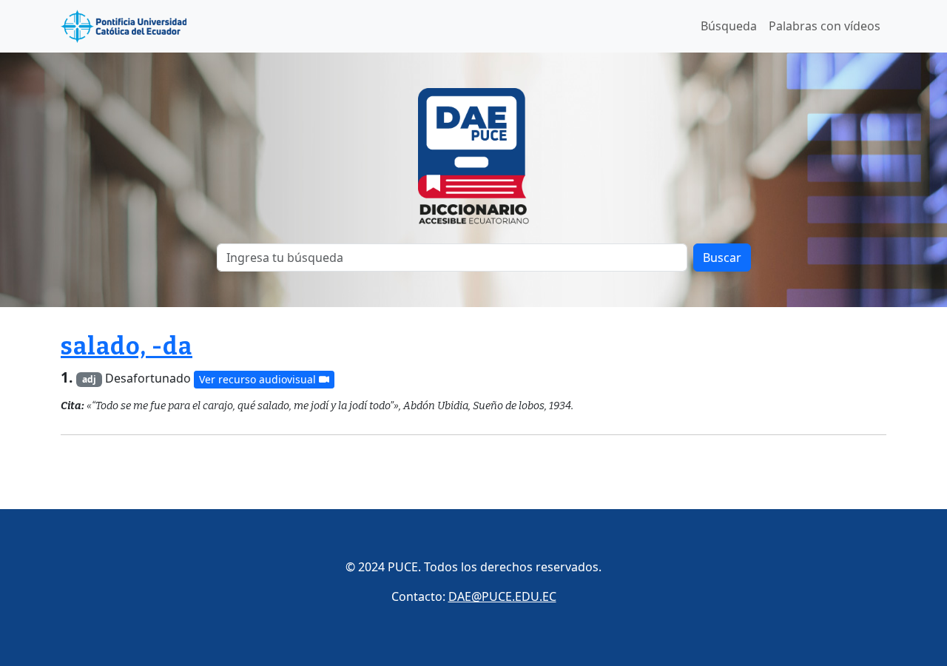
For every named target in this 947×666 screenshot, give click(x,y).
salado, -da (126, 346)
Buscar (722, 257)
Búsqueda (729, 26)
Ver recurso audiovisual (259, 379)
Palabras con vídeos (824, 26)
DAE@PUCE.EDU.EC (502, 596)
